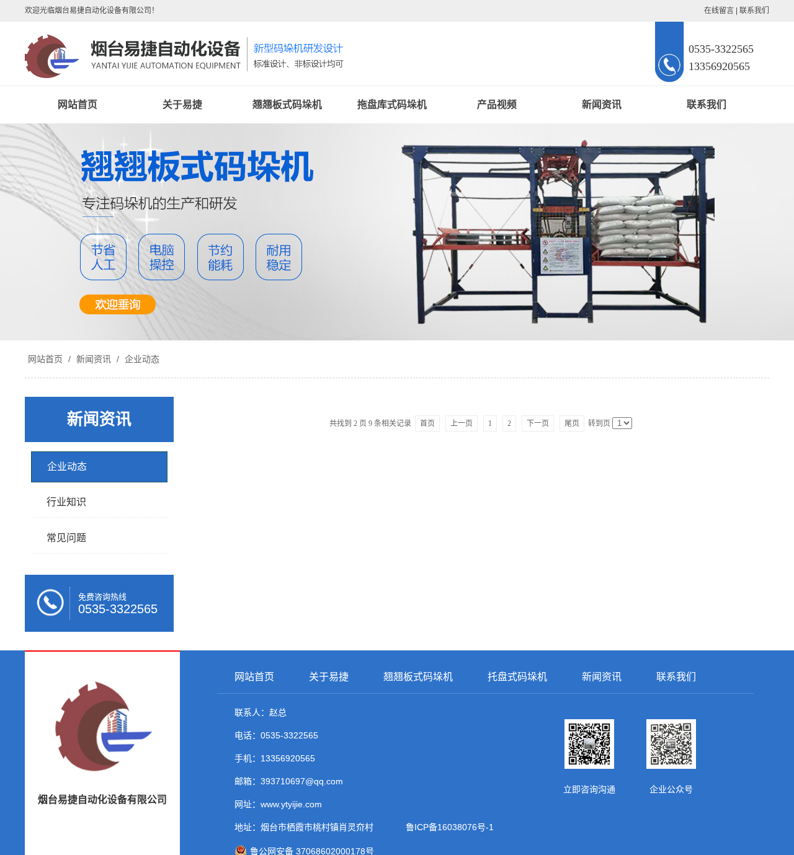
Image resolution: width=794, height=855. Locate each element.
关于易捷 (182, 104)
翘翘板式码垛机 (287, 104)
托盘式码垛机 (517, 676)
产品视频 (497, 104)
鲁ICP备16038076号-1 (447, 827)
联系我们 (754, 10)
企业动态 (140, 359)
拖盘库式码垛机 (392, 104)
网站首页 (77, 104)
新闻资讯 (602, 104)
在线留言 (719, 10)
